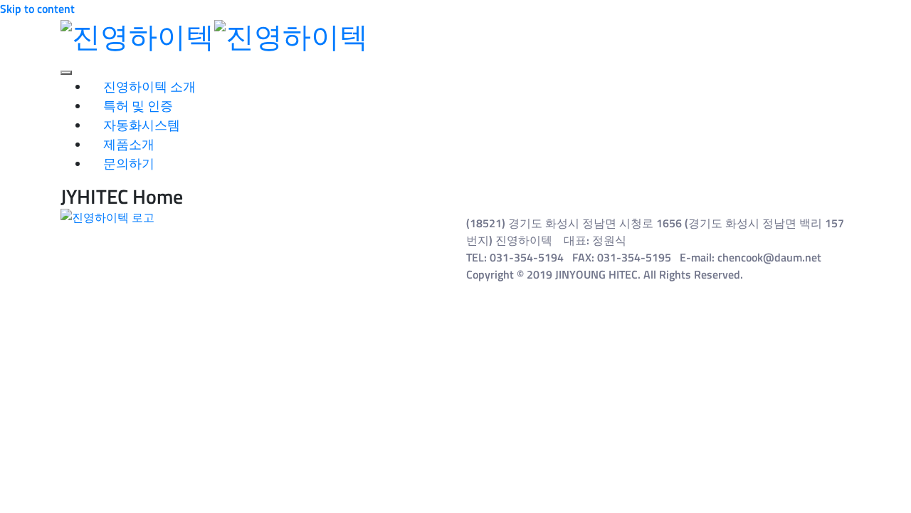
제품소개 (128, 144)
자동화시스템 (141, 125)
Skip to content (37, 8)
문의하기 (128, 163)
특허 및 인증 (138, 105)
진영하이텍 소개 (149, 86)
